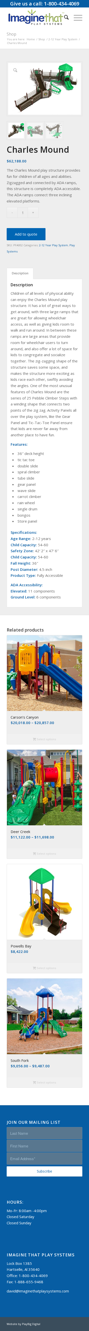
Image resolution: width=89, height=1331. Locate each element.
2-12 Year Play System (53, 245)
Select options (46, 739)
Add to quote (26, 234)
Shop (11, 34)
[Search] (64, 17)
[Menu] (75, 17)
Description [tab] (20, 273)
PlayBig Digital (31, 1324)
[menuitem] (64, 17)
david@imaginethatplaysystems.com (38, 1290)
